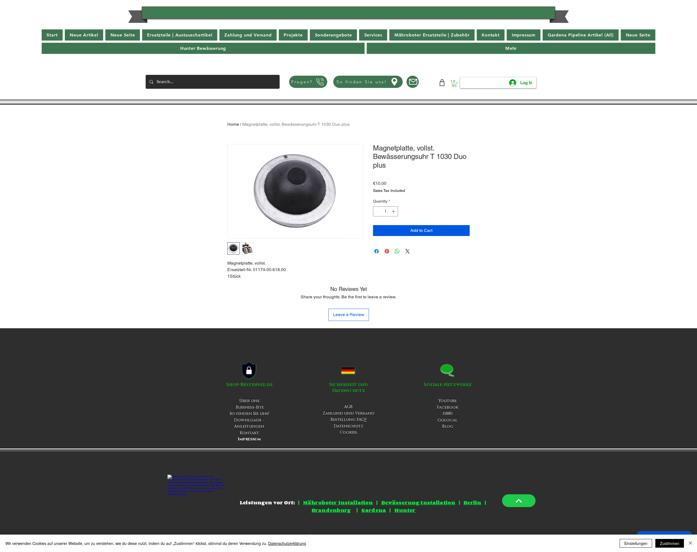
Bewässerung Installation (418, 502)
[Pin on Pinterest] (387, 251)
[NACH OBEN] (519, 500)
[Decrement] (377, 211)
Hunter (405, 510)
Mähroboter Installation (338, 502)
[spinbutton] (385, 211)
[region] (348, 15)
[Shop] (442, 82)
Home (233, 124)
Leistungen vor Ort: (267, 502)
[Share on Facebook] (376, 251)
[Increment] (393, 211)
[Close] (690, 543)
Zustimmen (669, 543)
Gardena (373, 510)
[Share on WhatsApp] (397, 251)
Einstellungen (635, 543)
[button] (511, 48)
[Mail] (412, 82)
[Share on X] (407, 251)
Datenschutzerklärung (287, 543)
